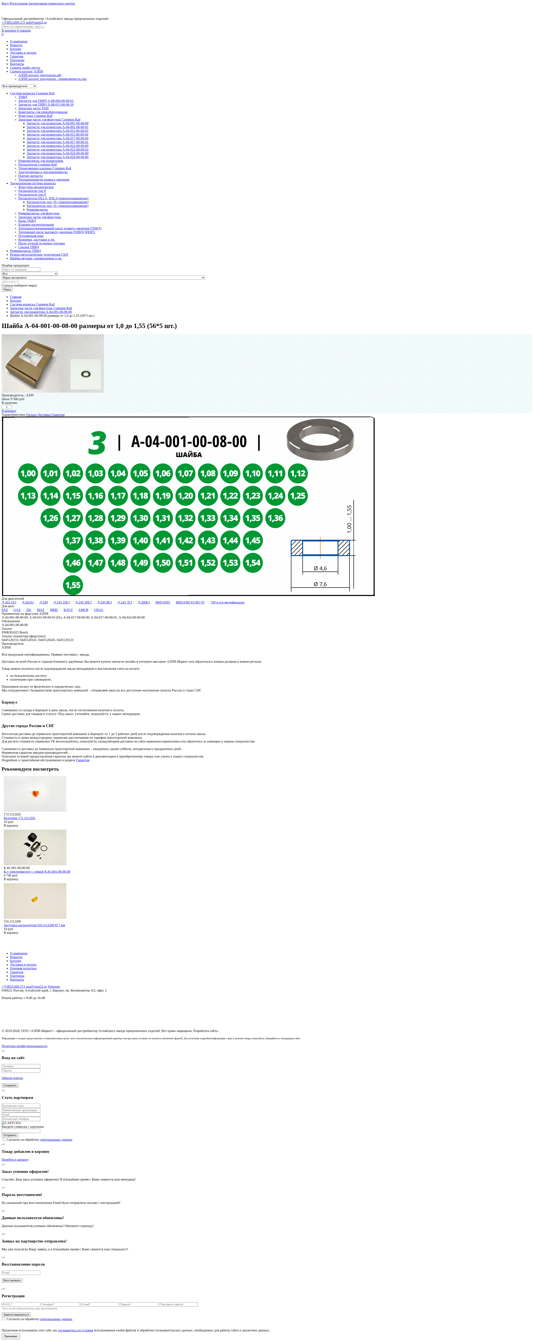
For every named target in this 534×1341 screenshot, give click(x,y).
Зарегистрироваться (16, 1314)
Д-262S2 (28, 602)
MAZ (40, 610)
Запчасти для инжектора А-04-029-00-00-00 (57, 157)
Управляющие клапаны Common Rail (44, 168)
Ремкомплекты (37, 209)
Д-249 (43, 602)
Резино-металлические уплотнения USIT (39, 254)
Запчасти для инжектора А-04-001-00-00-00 (57, 123)
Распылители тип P (32, 191)
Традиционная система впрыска (33, 183)
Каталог (15, 49)
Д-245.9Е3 (104, 602)
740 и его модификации (227, 602)
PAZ (5, 610)
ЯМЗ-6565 (162, 602)
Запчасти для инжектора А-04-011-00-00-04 (57, 134)
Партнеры (17, 60)
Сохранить (10, 1085)
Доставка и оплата (23, 52)
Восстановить (12, 1280)
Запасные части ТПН (33, 108)
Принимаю (10, 1336)
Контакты (17, 64)
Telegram (54, 986)
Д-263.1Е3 (9, 602)
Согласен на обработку (39, 1139)
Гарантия (16, 56)
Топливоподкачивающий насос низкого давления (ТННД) (59, 228)
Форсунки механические (36, 187)
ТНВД (22, 97)
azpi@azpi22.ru (36, 22)
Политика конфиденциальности (24, 1046)
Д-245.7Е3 (124, 602)
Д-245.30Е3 (83, 602)
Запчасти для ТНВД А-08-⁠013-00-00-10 (46, 104)
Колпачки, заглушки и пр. (36, 239)
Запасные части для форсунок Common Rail (49, 119)
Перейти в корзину (15, 1159)
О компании (19, 41)
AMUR (83, 610)
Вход (5, 3)
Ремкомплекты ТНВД (25, 251)
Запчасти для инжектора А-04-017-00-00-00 (57, 138)
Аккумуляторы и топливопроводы (43, 172)
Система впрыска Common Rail (32, 93)
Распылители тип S (32, 194)
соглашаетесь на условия (75, 1330)
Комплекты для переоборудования (42, 112)
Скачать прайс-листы (25, 67)
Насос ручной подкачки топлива (41, 243)
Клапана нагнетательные (36, 224)
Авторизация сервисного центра (51, 3)
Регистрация (19, 3)
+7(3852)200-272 (13, 986)
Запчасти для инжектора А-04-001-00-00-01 (57, 127)
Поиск (7, 289)
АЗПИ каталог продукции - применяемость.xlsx (52, 79)
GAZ (17, 610)
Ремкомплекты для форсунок (39, 213)
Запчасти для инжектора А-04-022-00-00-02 (57, 149)
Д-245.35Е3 (61, 602)
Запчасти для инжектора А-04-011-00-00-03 (57, 131)
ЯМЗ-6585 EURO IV (190, 602)
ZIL (28, 610)
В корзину (9, 411)
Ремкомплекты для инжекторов (40, 161)
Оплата (31, 414)
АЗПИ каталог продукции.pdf (39, 75)
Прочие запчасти (30, 176)
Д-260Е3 (144, 602)
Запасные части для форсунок (39, 217)
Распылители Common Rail (37, 164)
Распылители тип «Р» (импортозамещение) (57, 202)
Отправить (10, 1135)
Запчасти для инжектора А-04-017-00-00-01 (57, 142)
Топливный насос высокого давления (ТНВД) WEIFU (56, 232)
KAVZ (68, 610)
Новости (16, 45)
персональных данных (56, 1139)
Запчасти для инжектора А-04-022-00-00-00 (57, 146)
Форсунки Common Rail (35, 116)
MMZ (54, 610)
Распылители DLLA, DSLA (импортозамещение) (53, 198)
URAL (98, 610)
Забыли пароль (12, 1078)
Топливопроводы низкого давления (43, 179)
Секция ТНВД (28, 247)
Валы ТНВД (27, 221)
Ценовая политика (23, 968)
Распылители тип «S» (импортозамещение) (57, 206)
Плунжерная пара (31, 236)
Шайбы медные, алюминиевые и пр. (36, 258)
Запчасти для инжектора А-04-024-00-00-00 (57, 153)
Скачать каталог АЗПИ (26, 71)
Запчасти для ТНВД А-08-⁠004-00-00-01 (46, 101)
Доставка (43, 414)
